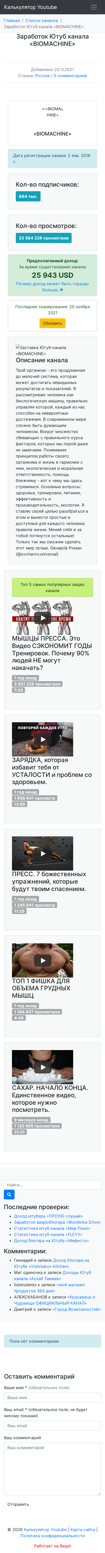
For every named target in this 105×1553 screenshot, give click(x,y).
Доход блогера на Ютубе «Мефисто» (51, 1240)
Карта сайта (83, 1529)
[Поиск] (9, 1194)
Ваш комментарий (22, 1437)
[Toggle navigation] (94, 7)
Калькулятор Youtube (30, 7)
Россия (42, 75)
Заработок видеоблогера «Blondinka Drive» (57, 1222)
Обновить (52, 323)
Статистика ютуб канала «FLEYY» (48, 1234)
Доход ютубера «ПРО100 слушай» (48, 1216)
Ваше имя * (37, 1387)
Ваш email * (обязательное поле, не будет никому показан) (46, 1412)
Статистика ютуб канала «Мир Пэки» (52, 1228)
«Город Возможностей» (76, 1309)
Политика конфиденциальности (52, 1535)
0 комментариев (70, 75)
